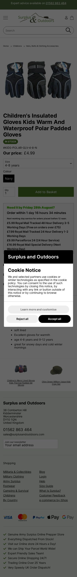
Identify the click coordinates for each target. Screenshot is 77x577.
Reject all (22, 319)
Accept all (54, 319)
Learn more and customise (38, 309)
